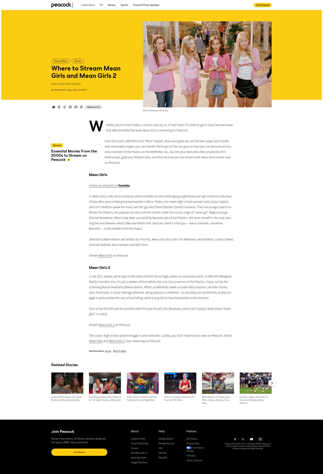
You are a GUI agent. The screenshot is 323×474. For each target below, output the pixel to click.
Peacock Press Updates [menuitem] (146, 5)
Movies (108, 351)
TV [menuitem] (101, 5)
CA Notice (191, 455)
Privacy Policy (193, 443)
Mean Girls (105, 255)
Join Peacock (262, 5)
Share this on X (64, 107)
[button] (271, 383)
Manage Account (166, 443)
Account (134, 448)
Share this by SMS (76, 107)
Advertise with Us (139, 452)
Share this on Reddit (53, 107)
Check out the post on (109, 185)
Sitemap (163, 452)
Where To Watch (119, 351)
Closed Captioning (139, 443)
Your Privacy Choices (195, 449)
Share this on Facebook (59, 107)
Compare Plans (138, 438)
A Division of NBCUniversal (257, 443)
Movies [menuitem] (112, 5)
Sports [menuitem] (124, 5)
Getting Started (166, 438)
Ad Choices (192, 438)
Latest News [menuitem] (88, 5)
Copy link (81, 107)
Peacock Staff (59, 90)
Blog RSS (163, 457)
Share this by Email (70, 107)
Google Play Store (139, 462)
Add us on (91, 107)
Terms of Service (194, 460)
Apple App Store (138, 457)
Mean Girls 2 (107, 325)
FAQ (160, 448)
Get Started (79, 452)
